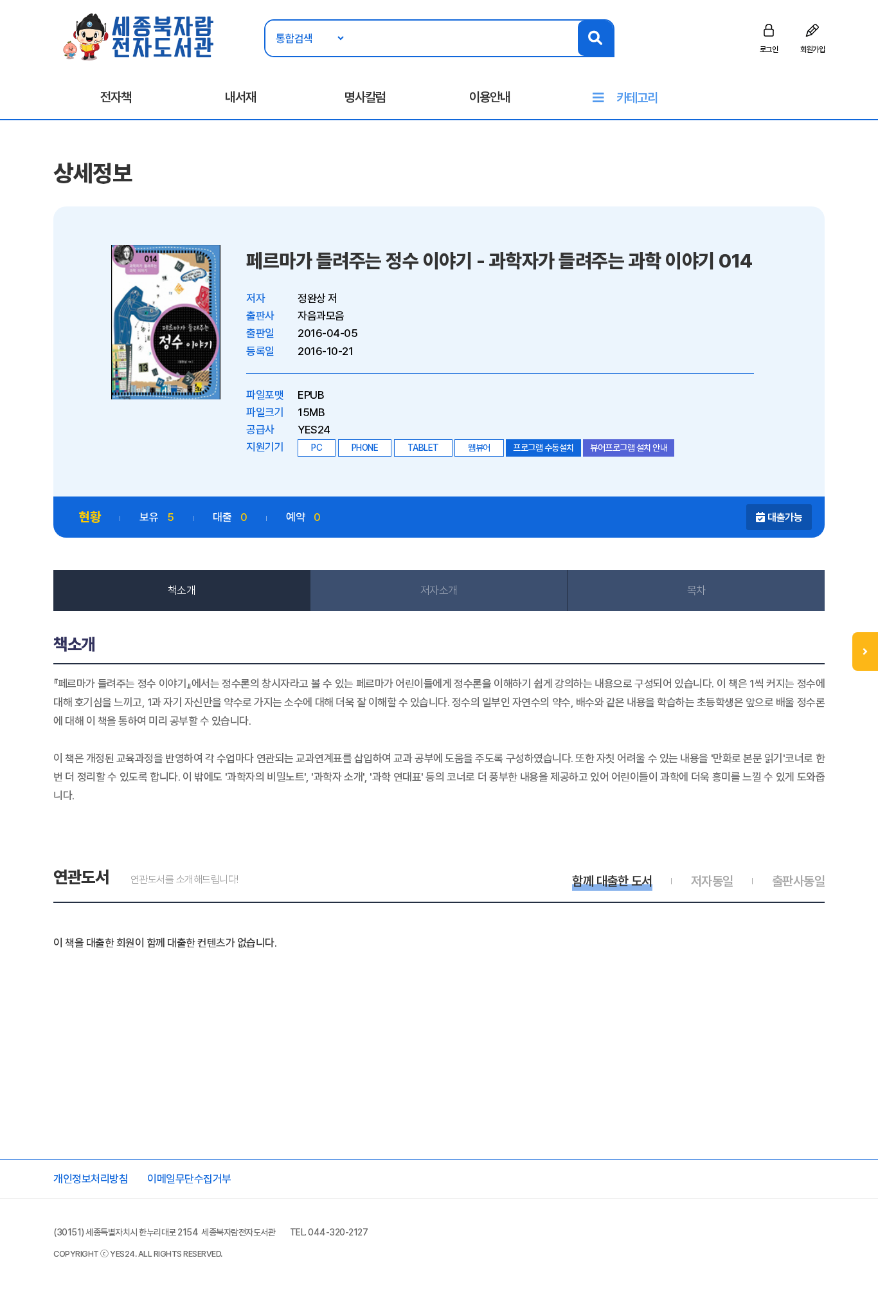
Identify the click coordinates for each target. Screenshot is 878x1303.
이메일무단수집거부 (189, 1178)
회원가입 (812, 49)
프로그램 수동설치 (543, 447)
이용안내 (489, 97)
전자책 (115, 97)
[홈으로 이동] (139, 36)
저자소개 (439, 590)
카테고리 (637, 97)
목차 (696, 590)
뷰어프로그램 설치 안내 (628, 447)
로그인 (769, 49)
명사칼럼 (365, 97)
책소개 (182, 590)
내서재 (240, 97)
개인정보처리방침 (90, 1178)
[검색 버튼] (595, 38)
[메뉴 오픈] (865, 651)
